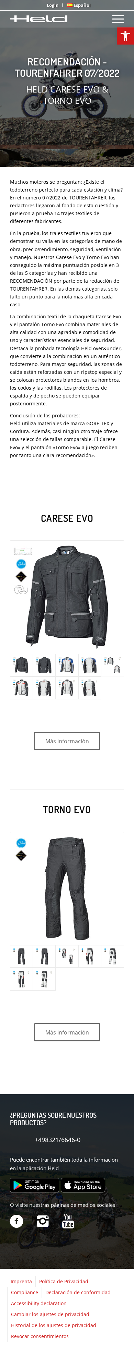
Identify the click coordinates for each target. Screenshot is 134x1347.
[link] (125, 36)
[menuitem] (53, 5)
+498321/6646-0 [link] (57, 1140)
